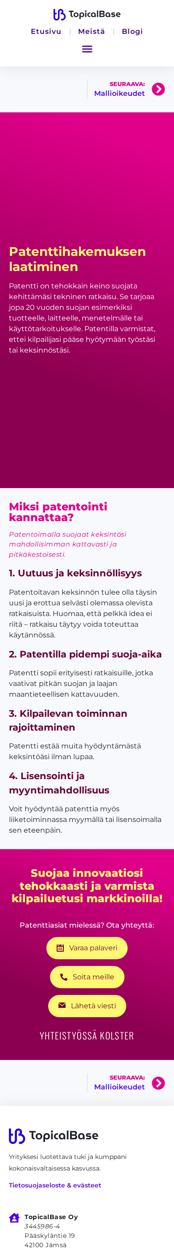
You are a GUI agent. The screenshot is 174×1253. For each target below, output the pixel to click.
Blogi (132, 31)
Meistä (91, 31)
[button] (87, 49)
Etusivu (46, 31)
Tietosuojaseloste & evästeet (55, 1185)
